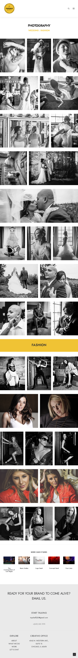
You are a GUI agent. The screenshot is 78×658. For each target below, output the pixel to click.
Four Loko (69, 568)
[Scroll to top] (74, 654)
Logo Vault (39, 568)
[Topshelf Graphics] (9, 8)
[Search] (68, 8)
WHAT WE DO (14, 644)
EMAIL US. (39, 598)
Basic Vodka (24, 568)
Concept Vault (54, 568)
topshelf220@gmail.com (39, 617)
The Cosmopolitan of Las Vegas (9, 569)
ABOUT (14, 640)
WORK (14, 646)
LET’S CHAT (14, 649)
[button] (73, 8)
